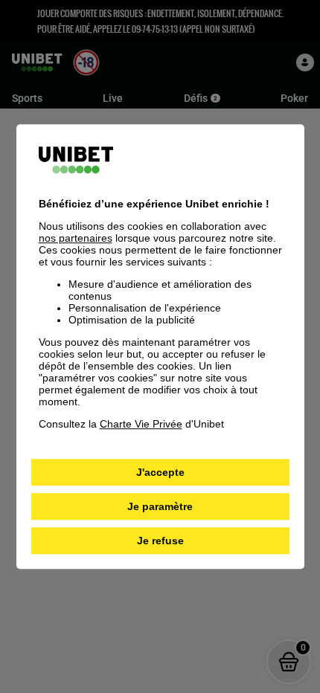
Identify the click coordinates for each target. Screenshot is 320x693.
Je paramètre (160, 506)
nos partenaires (75, 238)
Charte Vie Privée (141, 424)
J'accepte (160, 472)
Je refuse (160, 541)
